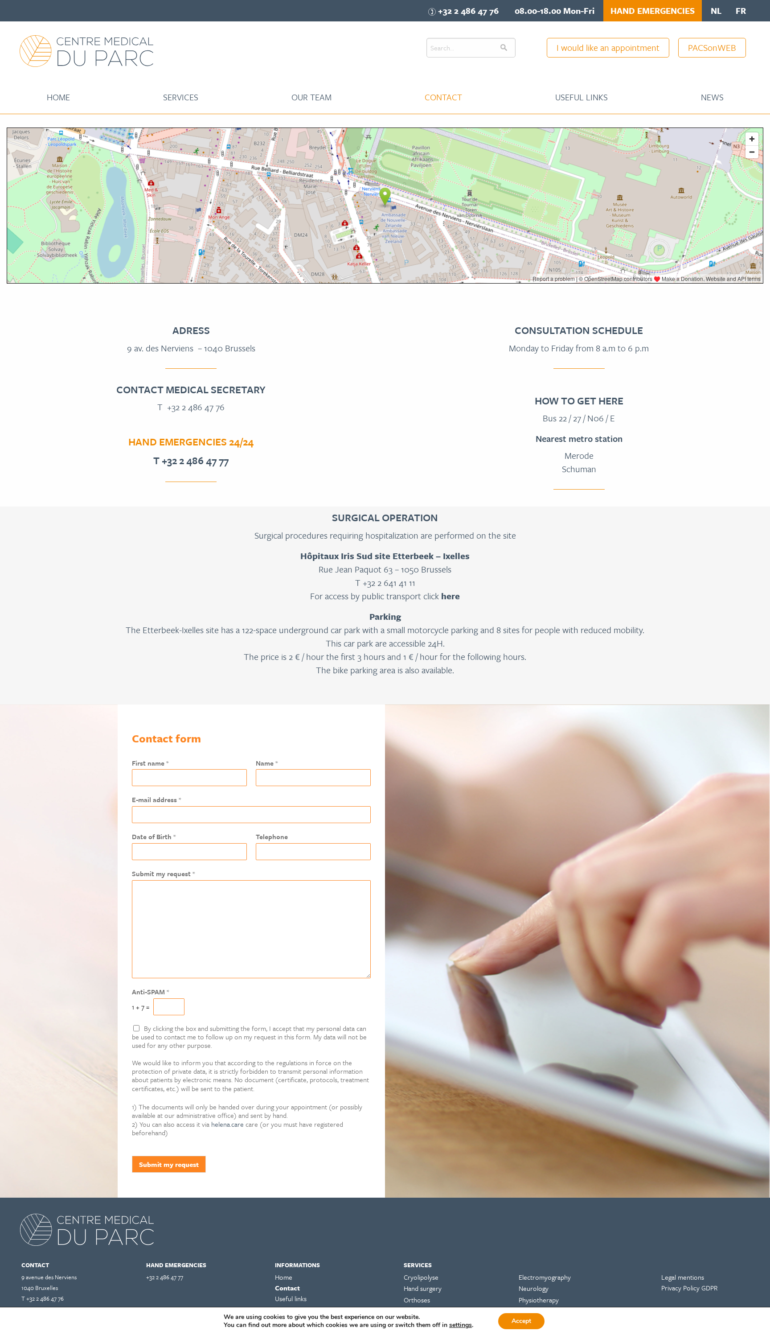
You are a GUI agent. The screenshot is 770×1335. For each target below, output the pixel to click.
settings (460, 1325)
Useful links (581, 97)
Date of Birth (154, 836)
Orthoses (417, 1300)
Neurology (534, 1288)
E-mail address (156, 799)
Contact (443, 97)
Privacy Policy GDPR (689, 1288)
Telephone (272, 836)
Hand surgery (423, 1288)
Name (267, 763)
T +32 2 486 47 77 (191, 460)
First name (150, 763)
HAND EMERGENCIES (652, 10)
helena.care (227, 1124)
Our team (311, 97)
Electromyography (545, 1277)
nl (716, 10)
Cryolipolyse (421, 1277)
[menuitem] (58, 97)
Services (180, 97)
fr (741, 10)
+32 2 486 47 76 (196, 406)
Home (58, 97)
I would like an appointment (608, 47)
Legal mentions (682, 1277)
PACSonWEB (712, 47)
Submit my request (163, 873)
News (712, 97)
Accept (521, 1321)
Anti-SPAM (150, 992)
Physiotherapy (539, 1300)
